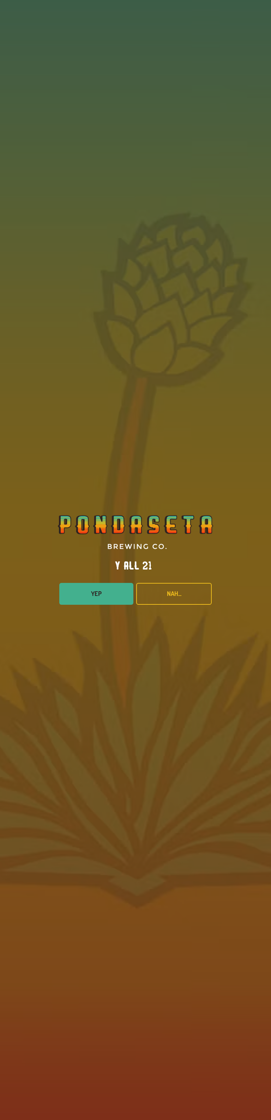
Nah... (174, 593)
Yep (96, 593)
